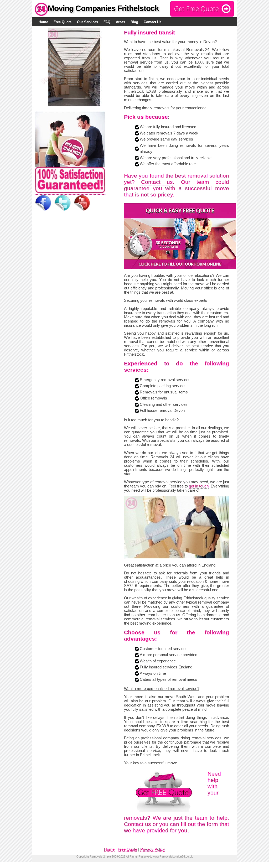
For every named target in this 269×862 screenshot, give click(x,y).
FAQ (107, 22)
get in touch (199, 486)
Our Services (87, 22)
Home (43, 22)
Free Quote (62, 22)
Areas (120, 22)
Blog (134, 22)
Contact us (157, 182)
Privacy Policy (152, 849)
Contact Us (152, 22)
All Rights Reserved (138, 856)
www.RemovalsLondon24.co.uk (173, 856)
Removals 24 (98, 856)
